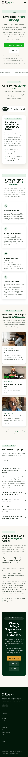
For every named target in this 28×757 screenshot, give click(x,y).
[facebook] (6, 705)
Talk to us (14, 50)
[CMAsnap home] (12, 2)
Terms (3, 743)
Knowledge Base (6, 732)
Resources (5, 727)
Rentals (4, 718)
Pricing (3, 720)
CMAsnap (4, 713)
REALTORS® (5, 108)
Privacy (4, 741)
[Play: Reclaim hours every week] (14, 404)
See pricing (14, 669)
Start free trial (13, 658)
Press (3, 729)
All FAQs (6, 460)
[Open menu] (25, 2)
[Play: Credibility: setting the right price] (14, 372)
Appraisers (11, 108)
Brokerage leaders (23, 108)
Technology (5, 715)
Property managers (17, 108)
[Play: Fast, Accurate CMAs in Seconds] (14, 339)
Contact (4, 734)
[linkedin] (3, 705)
